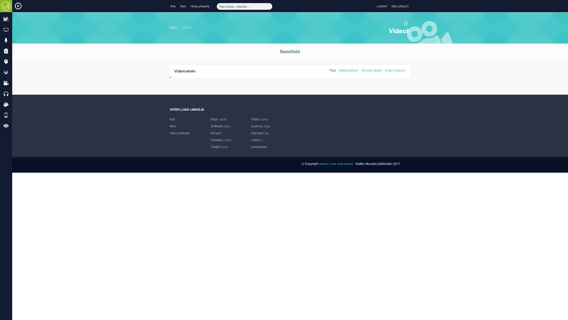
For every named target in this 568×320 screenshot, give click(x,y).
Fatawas (221, 140)
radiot (257, 140)
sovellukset (259, 146)
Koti (173, 6)
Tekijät (219, 146)
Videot (187, 27)
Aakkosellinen (348, 70)
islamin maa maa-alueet (336, 163)
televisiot (260, 133)
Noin (183, 6)
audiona (260, 126)
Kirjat (219, 119)
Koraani (216, 133)
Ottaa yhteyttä (200, 6)
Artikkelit (220, 126)
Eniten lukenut (395, 70)
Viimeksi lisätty (371, 70)
